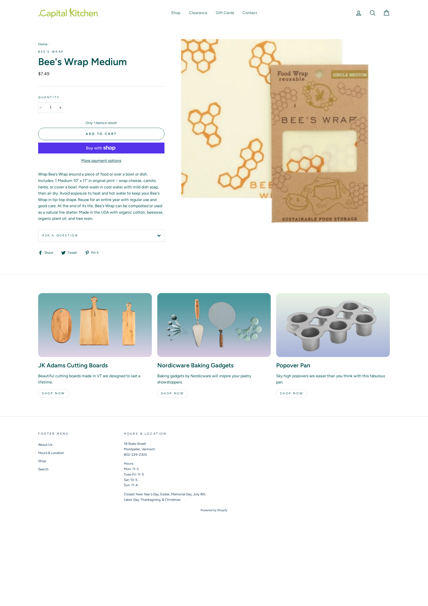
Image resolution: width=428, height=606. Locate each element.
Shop (176, 12)
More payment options (101, 160)
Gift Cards (225, 12)
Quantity (49, 97)
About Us (45, 445)
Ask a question (60, 235)
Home (42, 44)
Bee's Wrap (51, 51)
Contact (249, 12)
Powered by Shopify (214, 510)
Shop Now (53, 393)
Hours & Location (51, 453)
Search (43, 469)
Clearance (198, 12)
